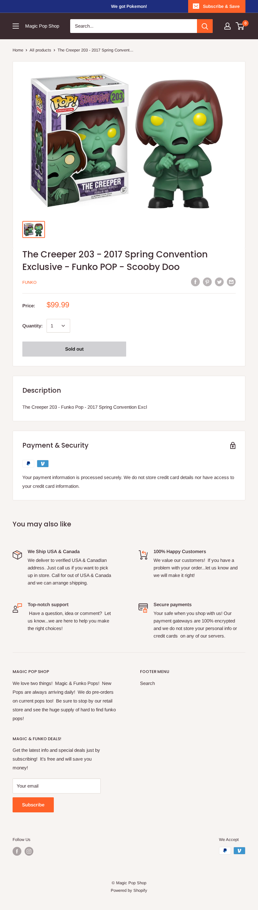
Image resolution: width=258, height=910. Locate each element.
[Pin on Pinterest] (207, 281)
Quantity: (32, 325)
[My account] (227, 26)
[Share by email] (231, 281)
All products (40, 50)
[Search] (205, 26)
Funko (29, 282)
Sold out (74, 349)
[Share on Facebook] (195, 281)
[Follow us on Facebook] (17, 851)
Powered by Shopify (129, 890)
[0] (240, 26)
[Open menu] (16, 26)
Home (18, 50)
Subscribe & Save (221, 6)
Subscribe (33, 804)
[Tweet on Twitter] (219, 281)
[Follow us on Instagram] (29, 851)
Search (147, 683)
